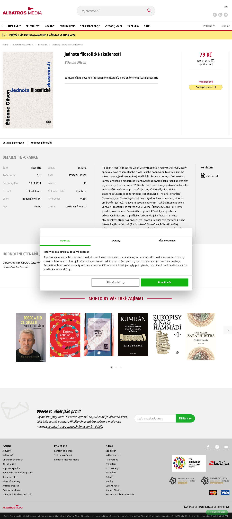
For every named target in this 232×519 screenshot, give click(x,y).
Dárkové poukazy (11, 481)
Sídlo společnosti (63, 455)
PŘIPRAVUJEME (67, 26)
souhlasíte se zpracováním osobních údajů (74, 426)
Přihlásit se (185, 418)
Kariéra (109, 481)
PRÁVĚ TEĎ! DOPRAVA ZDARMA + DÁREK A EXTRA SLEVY (42, 34)
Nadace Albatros (114, 490)
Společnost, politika (23, 44)
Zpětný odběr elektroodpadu (17, 494)
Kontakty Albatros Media (66, 459)
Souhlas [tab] (65, 240)
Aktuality (7, 450)
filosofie (36, 167)
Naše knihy (14, 26)
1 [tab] (111, 367)
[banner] (22, 8)
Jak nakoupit (9, 463)
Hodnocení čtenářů (41, 142)
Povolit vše (164, 282)
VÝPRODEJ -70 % (113, 26)
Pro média (111, 472)
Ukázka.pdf (210, 176)
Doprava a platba (11, 468)
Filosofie (42, 44)
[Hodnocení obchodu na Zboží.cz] (217, 462)
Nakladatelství (113, 455)
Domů (5, 44)
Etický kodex (112, 485)
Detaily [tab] (116, 240)
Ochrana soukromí (12, 490)
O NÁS (147, 26)
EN (226, 7)
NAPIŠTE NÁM (218, 512)
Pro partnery (112, 468)
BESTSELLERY (33, 26)
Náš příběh (111, 450)
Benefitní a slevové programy (18, 472)
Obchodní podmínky (13, 459)
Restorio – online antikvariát (120, 494)
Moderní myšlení (31, 198)
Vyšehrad (81, 191)
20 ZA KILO (133, 26)
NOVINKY (50, 26)
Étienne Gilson (75, 62)
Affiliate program (11, 485)
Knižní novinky (10, 477)
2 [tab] (116, 367)
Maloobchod (112, 459)
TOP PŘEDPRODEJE (90, 26)
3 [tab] (121, 367)
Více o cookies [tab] (167, 240)
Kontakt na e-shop (63, 450)
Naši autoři (8, 455)
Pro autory (111, 463)
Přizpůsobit (113, 282)
